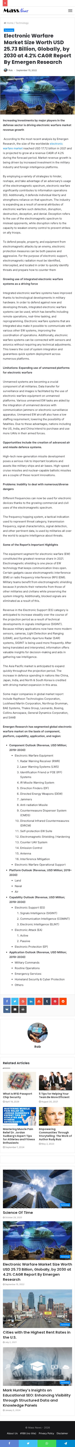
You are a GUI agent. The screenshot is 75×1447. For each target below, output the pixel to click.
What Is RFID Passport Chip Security (17, 1095)
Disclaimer (62, 1433)
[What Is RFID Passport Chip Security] (19, 1081)
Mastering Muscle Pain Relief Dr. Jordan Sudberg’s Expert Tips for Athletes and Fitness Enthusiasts (19, 1136)
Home (9, 22)
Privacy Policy (46, 1433)
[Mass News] (15, 10)
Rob (11, 70)
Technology (22, 22)
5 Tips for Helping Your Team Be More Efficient (54, 1095)
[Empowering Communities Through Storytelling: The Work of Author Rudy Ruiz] (55, 1116)
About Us (12, 1433)
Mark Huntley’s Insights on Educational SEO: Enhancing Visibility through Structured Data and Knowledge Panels (37, 1398)
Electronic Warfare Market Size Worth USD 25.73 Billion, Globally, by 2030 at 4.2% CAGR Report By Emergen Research (37, 1272)
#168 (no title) (28, 1433)
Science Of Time (18, 1212)
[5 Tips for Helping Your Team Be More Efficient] (55, 1081)
